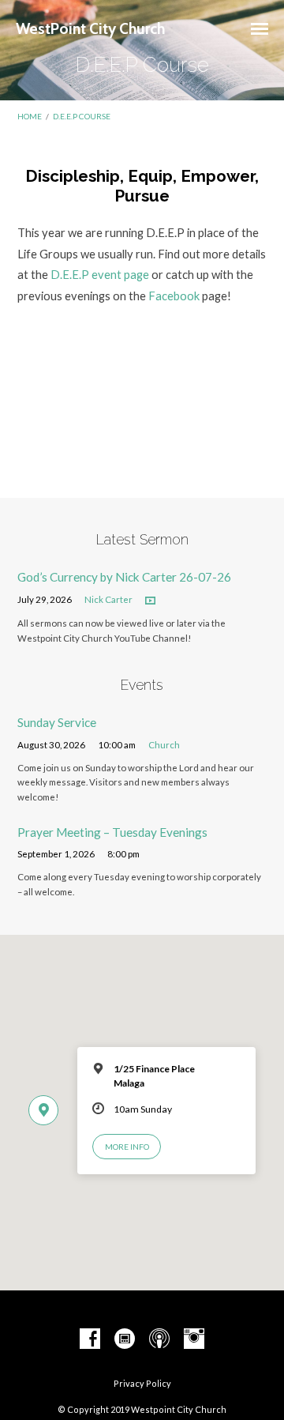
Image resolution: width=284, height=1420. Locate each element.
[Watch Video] (150, 601)
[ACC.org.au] (124, 1339)
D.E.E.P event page (99, 274)
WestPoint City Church (90, 28)
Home (29, 116)
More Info (127, 1146)
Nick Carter (108, 599)
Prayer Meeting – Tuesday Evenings (112, 832)
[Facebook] (90, 1339)
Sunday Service (56, 722)
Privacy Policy (142, 1383)
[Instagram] (194, 1339)
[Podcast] (159, 1339)
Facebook (175, 295)
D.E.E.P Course (81, 116)
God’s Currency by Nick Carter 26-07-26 (124, 577)
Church (164, 745)
